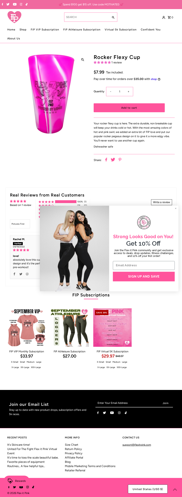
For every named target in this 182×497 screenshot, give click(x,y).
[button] (102, 62)
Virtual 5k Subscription (120, 29)
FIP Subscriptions (91, 294)
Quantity (99, 91)
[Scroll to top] (174, 489)
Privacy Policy (73, 453)
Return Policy (73, 449)
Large (38, 362)
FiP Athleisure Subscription (81, 29)
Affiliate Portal (74, 457)
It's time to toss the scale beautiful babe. (32, 457)
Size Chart (71, 444)
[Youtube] (14, 4)
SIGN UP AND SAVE (144, 276)
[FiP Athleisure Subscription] (69, 327)
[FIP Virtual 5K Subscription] (112, 327)
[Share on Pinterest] (120, 160)
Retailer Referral (75, 470)
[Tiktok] (26, 4)
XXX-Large (36, 367)
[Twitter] (7, 4)
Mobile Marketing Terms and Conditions (90, 466)
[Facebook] (2, 4)
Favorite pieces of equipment (26, 462)
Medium (30, 362)
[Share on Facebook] (106, 160)
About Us (13, 38)
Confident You (150, 29)
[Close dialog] (175, 208)
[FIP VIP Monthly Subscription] (26, 327)
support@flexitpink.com (136, 444)
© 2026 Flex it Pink (18, 493)
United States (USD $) (148, 489)
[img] (36, 250)
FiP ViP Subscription (45, 29)
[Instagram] (20, 4)
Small (22, 362)
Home (11, 29)
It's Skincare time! (18, 444)
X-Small (14, 362)
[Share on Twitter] (113, 160)
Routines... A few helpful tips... (26, 466)
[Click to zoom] (83, 59)
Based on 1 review (20, 205)
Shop (23, 29)
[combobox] (86, 17)
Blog (68, 462)
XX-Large (25, 367)
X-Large (15, 367)
